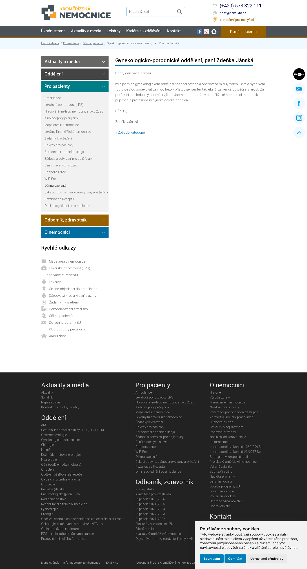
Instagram (299, 118)
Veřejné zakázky (221, 466)
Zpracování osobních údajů (64, 152)
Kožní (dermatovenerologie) (61, 454)
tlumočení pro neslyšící (237, 20)
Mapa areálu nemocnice (61, 125)
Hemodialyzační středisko (68, 309)
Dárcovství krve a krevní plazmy (72, 296)
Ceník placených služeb (60, 165)
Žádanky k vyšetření (58, 138)
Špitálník (47, 397)
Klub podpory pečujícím (61, 118)
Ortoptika (47, 469)
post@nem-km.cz (233, 13)
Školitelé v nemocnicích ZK (154, 524)
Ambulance (52, 98)
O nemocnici (57, 232)
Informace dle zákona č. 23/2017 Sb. (235, 452)
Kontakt (174, 31)
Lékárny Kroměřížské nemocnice (67, 131)
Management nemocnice (227, 402)
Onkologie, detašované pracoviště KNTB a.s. (72, 524)
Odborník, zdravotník (65, 220)
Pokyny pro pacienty (58, 145)
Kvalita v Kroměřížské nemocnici (159, 534)
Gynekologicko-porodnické (60, 440)
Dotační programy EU (65, 323)
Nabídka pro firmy (222, 476)
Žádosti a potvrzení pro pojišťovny (68, 158)
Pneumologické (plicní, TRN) (61, 494)
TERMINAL (111, 562)
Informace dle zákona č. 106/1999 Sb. (236, 447)
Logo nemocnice (222, 491)
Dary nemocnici (221, 481)
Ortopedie (48, 484)
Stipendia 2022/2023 (150, 514)
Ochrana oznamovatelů (226, 501)
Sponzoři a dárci (221, 471)
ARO (44, 425)
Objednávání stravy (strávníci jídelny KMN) (165, 538)
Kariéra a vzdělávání (143, 31)
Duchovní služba (221, 422)
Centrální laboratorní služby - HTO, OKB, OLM (72, 430)
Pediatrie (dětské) (53, 489)
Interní (45, 450)
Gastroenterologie (54, 435)
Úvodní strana (53, 31)
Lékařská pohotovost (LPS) (63, 104)
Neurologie (49, 459)
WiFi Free (50, 179)
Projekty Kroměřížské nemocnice (233, 461)
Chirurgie (47, 445)
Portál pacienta (243, 31)
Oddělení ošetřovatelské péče (61, 474)
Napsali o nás (51, 402)
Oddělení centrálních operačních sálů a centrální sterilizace (82, 519)
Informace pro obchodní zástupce (234, 412)
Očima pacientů (93, 43)
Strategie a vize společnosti (229, 456)
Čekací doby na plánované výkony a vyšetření (76, 192)
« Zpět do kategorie (130, 133)
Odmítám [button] (235, 558)
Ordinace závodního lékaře (60, 529)
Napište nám (299, 88)
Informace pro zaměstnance (81, 562)
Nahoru (299, 132)
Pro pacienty (71, 43)
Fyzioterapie (49, 509)
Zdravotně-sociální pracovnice (231, 417)
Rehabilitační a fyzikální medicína (64, 504)
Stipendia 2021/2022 (150, 519)
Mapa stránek (50, 562)
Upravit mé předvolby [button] (266, 558)
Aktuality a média (86, 31)
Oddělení (53, 74)
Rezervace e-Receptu (59, 199)
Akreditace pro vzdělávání (153, 494)
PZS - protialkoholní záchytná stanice (67, 534)
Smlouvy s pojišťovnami (227, 427)
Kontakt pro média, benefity (60, 407)
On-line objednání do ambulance (67, 206)
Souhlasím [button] (212, 558)
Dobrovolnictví (220, 506)
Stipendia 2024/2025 (150, 504)
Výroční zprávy (220, 397)
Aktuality (47, 392)
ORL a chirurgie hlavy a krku (60, 479)
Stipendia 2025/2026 (150, 499)
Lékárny (114, 31)
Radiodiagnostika (53, 499)
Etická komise (145, 529)
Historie (215, 392)
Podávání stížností (223, 432)
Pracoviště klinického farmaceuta (64, 538)
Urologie (47, 514)
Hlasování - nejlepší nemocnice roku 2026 (73, 111)
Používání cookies (223, 496)
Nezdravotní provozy (224, 407)
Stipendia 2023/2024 (150, 509)
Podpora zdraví (55, 172)
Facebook (299, 103)
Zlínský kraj (299, 74)
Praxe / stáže (145, 489)
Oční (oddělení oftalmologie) (61, 464)
